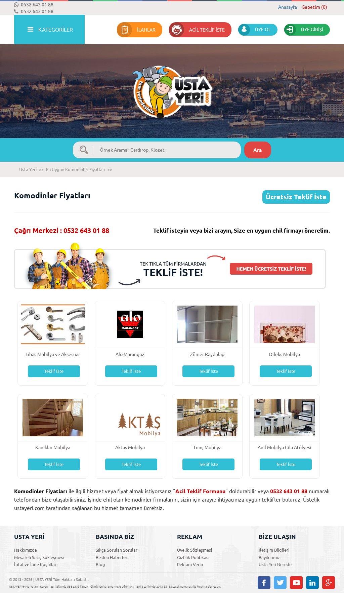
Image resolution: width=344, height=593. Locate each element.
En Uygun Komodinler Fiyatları (75, 169)
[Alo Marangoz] (130, 324)
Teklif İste (53, 371)
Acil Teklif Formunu (200, 491)
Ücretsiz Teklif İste (296, 197)
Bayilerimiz (269, 557)
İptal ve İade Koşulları (35, 564)
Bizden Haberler (111, 557)
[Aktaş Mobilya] (130, 417)
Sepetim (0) (314, 7)
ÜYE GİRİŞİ (312, 29)
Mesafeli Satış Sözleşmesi (39, 557)
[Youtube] (296, 582)
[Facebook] (264, 582)
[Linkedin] (312, 582)
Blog (100, 564)
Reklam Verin (190, 564)
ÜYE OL (263, 29)
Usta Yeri (28, 169)
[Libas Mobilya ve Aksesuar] (53, 324)
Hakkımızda (25, 550)
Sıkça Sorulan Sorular (116, 550)
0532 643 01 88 (37, 4)
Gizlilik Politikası (193, 557)
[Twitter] (280, 582)
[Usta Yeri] (172, 85)
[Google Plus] (328, 582)
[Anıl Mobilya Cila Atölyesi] (284, 417)
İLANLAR (146, 30)
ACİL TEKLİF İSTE (207, 30)
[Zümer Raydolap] (207, 324)
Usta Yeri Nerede (275, 564)
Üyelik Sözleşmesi (194, 550)
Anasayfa (287, 7)
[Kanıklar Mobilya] (53, 417)
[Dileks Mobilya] (284, 324)
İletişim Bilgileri (274, 550)
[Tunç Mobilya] (207, 417)
